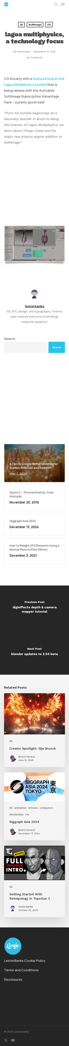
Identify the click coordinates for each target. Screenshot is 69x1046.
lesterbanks (23, 51)
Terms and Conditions (21, 970)
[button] (63, 4)
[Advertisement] (34, 398)
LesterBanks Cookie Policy (24, 960)
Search (9, 339)
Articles (33, 808)
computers (46, 808)
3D (21, 24)
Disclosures (13, 979)
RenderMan (16, 814)
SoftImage (35, 24)
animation (20, 808)
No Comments (35, 57)
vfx (49, 24)
